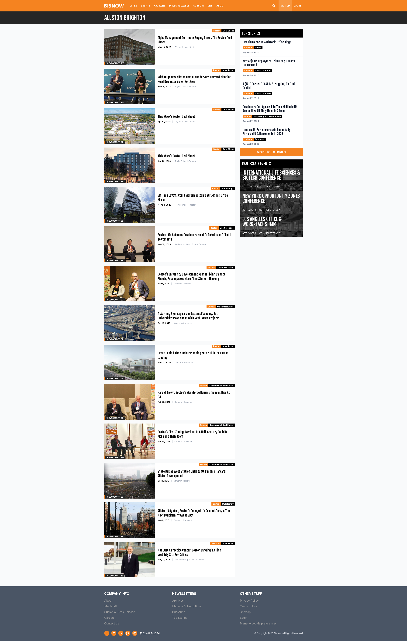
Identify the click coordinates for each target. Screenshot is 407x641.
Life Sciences (227, 228)
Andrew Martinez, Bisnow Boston (190, 244)
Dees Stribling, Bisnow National (189, 559)
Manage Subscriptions (186, 606)
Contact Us (111, 623)
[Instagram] (127, 633)
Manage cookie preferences (258, 623)
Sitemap (245, 612)
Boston (216, 31)
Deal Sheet (228, 31)
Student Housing (225, 267)
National (215, 543)
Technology (228, 188)
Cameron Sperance (182, 284)
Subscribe (178, 612)
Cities (133, 5)
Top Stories (179, 617)
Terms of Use (248, 606)
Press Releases (179, 5)
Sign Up (285, 5)
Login (297, 5)
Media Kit (110, 606)
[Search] (274, 5)
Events (145, 5)
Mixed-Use (228, 70)
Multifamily (228, 504)
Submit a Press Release (119, 612)
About (220, 5)
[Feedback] (134, 633)
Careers (159, 5)
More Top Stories (271, 152)
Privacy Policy (249, 600)
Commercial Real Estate (221, 385)
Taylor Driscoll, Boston (185, 47)
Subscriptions (203, 5)
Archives (178, 600)
